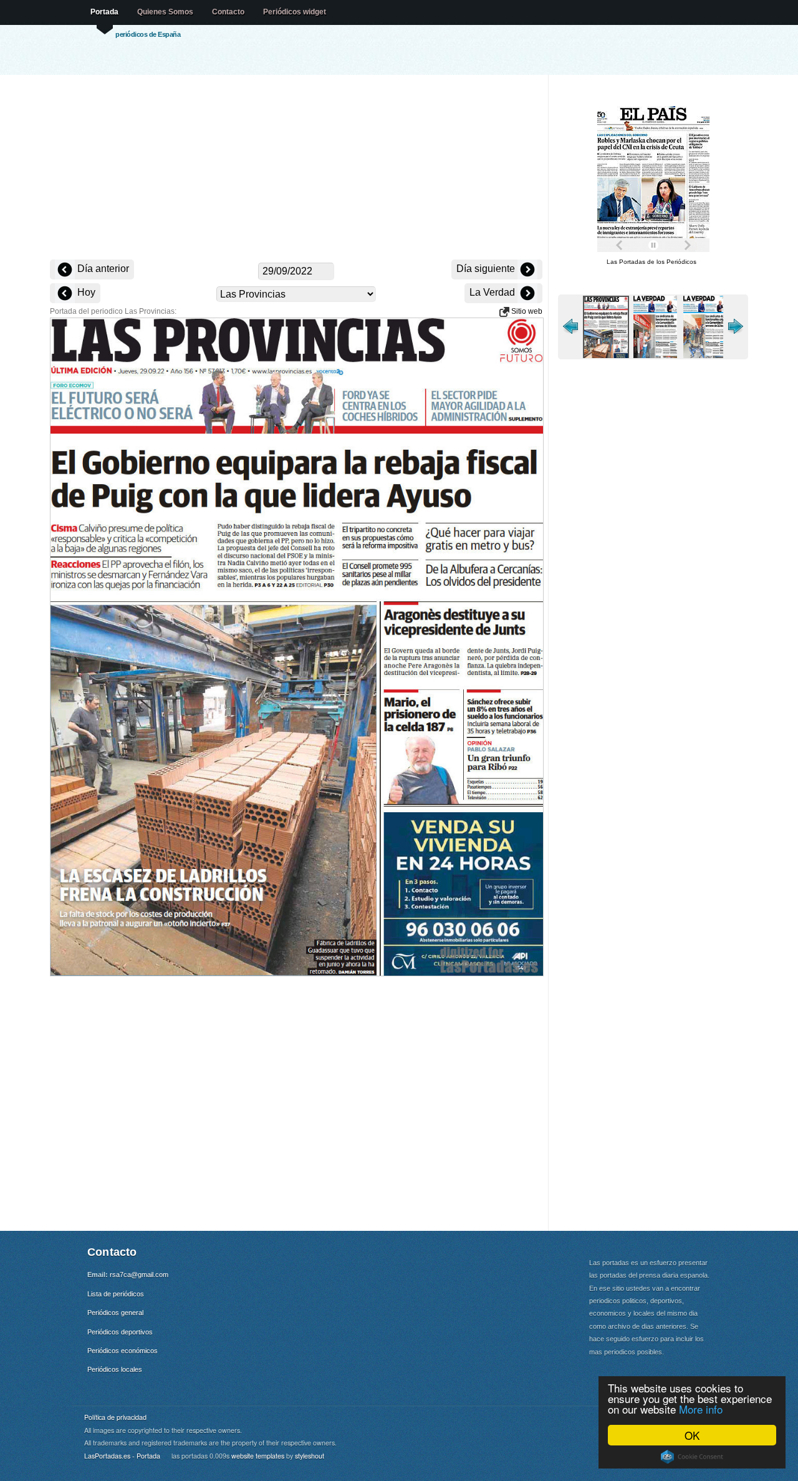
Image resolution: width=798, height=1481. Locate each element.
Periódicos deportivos (120, 1332)
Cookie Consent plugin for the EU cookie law (692, 1457)
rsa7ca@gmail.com (139, 1274)
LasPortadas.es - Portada (122, 1455)
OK (692, 1435)
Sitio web (525, 311)
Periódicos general (115, 1312)
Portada (104, 11)
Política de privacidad (115, 1417)
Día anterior (102, 268)
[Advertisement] (296, 168)
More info (701, 1409)
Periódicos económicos (122, 1350)
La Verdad (493, 292)
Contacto (228, 11)
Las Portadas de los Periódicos (651, 261)
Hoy (85, 292)
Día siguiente (486, 268)
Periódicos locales (114, 1369)
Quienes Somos (165, 11)
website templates (257, 1455)
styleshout (309, 1455)
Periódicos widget (294, 11)
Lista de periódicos (115, 1294)
